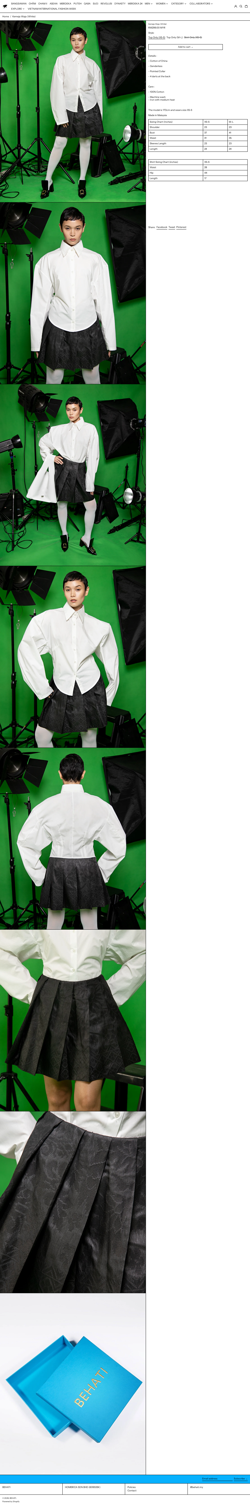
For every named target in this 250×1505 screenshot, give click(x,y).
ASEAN (53, 3)
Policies (131, 1487)
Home (5, 16)
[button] (240, 6)
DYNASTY (120, 3)
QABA (87, 3)
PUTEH (78, 3)
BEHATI (6, 1487)
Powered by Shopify (11, 1501)
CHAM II (42, 3)
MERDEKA (65, 3)
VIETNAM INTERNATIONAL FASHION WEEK (52, 8)
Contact (131, 1490)
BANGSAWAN (18, 3)
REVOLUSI (106, 3)
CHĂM (32, 3)
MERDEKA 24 (135, 3)
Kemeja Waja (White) (24, 16)
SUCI (95, 3)
